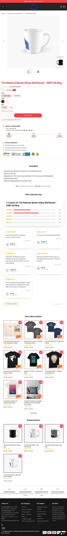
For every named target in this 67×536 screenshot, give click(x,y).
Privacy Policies (26, 512)
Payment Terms (41, 511)
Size (2, 104)
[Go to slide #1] (29, 71)
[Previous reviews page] (53, 304)
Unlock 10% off (3, 528)
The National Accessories (15, 13)
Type (2, 93)
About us (24, 507)
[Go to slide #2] (38, 71)
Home (3, 13)
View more (33, 413)
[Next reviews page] (62, 304)
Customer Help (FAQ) (43, 521)
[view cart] (64, 7)
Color (2, 98)
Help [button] (64, 533)
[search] (61, 7)
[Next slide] (63, 41)
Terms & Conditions (27, 509)
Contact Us (40, 518)
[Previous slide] (4, 41)
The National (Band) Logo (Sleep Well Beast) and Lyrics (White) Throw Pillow (33, 402)
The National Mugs (30, 13)
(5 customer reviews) (14, 86)
